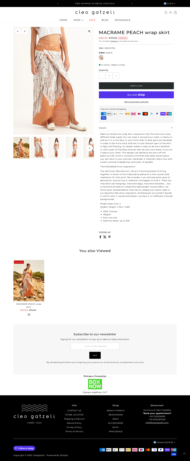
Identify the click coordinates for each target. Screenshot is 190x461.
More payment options (136, 102)
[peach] (28, 314)
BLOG (105, 20)
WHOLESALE (122, 20)
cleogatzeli (39, 455)
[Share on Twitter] (105, 237)
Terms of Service (74, 431)
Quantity (103, 70)
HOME (63, 20)
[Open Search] (166, 12)
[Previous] (58, 3)
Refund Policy (74, 423)
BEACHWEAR (116, 414)
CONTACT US (74, 410)
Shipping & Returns (74, 419)
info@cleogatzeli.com (157, 422)
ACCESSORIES (115, 423)
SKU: (101, 48)
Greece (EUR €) (165, 442)
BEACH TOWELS (115, 410)
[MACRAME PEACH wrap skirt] (28, 280)
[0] (175, 12)
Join (95, 355)
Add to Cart (136, 86)
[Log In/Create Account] (170, 12)
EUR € (170, 3)
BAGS (116, 419)
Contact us (104, 232)
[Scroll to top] (184, 453)
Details (102, 128)
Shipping (114, 41)
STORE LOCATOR (74, 414)
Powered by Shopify (57, 455)
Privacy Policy (74, 427)
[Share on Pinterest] (109, 237)
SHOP (77, 20)
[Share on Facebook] (101, 237)
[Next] (132, 3)
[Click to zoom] (89, 31)
